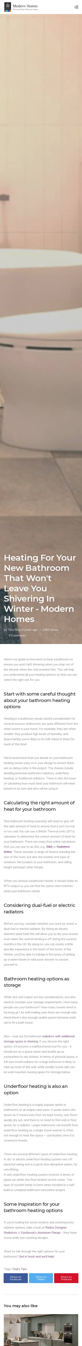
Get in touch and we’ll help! (36, 1256)
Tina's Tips (19, 1269)
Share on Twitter (41, 1278)
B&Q (49, 846)
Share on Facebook (16, 1278)
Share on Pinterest (66, 1278)
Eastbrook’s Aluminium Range (40, 1232)
